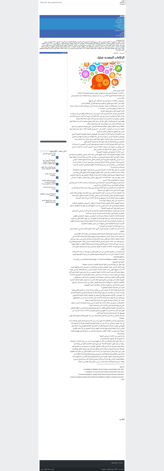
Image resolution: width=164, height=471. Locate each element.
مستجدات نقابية (120, 20)
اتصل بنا (122, 4)
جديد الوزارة (121, 19)
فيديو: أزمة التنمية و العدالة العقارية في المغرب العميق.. (73, 42)
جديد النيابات (120, 24)
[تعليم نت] (113, 10)
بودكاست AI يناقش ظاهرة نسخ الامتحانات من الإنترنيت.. (70, 43)
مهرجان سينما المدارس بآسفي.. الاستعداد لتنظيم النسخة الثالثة (74, 45)
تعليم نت (122, 61)
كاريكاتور (121, 33)
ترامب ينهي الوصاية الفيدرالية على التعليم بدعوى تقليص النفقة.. (104, 48)
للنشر (122, 1)
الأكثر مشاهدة (62, 151)
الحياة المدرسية (120, 35)
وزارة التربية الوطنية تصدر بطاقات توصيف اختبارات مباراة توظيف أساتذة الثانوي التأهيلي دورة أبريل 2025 (72, 46)
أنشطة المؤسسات (119, 25)
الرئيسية (122, 16)
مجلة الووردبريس (45, 469)
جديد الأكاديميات (119, 22)
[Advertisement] (96, 397)
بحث (41, 38)
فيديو (123, 32)
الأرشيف (122, 2)
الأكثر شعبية (53, 151)
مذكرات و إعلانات (119, 30)
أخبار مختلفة (120, 27)
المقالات (122, 29)
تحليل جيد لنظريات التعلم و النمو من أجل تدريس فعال (107, 42)
